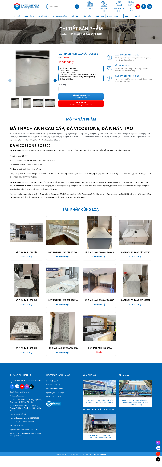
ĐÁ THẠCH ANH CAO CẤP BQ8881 (135, 300)
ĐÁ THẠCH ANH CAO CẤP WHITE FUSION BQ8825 (63, 348)
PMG (127, 16)
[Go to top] (158, 459)
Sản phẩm (87, 16)
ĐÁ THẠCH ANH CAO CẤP (26, 252)
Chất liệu (75, 16)
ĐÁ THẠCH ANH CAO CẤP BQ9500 (62, 252)
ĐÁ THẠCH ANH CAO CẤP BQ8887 (99, 300)
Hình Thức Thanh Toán (54, 389)
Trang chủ (16, 16)
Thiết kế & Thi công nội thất (36, 16)
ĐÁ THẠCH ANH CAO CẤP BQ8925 (99, 252)
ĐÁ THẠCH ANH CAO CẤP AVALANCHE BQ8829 (26, 348)
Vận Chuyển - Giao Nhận (55, 393)
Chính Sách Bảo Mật (53, 396)
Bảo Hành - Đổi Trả (53, 385)
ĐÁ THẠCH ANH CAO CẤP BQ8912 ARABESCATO (62, 300)
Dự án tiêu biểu (59, 16)
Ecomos (103, 454)
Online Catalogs (114, 16)
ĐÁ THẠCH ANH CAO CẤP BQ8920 (135, 252)
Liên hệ (137, 16)
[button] (55, 80)
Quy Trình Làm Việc (53, 381)
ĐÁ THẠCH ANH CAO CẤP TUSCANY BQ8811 (99, 348)
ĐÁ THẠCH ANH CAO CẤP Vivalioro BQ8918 (26, 300)
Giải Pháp (100, 16)
